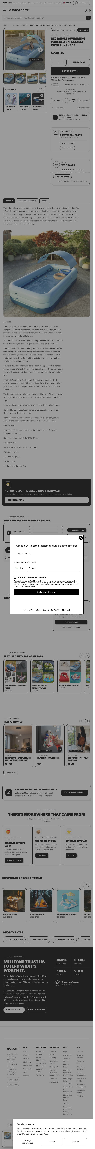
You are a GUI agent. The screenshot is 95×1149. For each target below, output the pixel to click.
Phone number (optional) (25, 562)
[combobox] (19, 568)
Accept (51, 1141)
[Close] (81, 538)
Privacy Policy (42, 1134)
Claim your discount (46, 592)
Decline (75, 1141)
